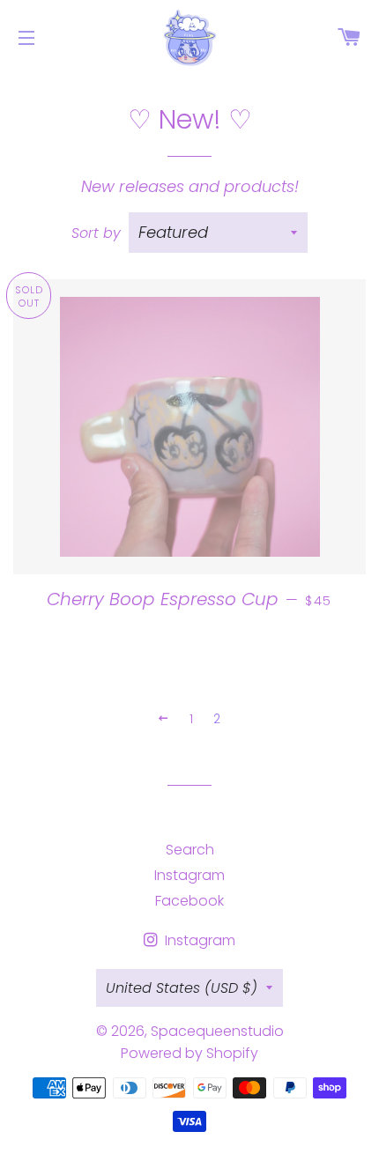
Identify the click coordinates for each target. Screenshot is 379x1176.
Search (190, 849)
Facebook (189, 901)
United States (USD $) (181, 988)
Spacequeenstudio (217, 1031)
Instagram (189, 875)
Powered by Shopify (189, 1053)
